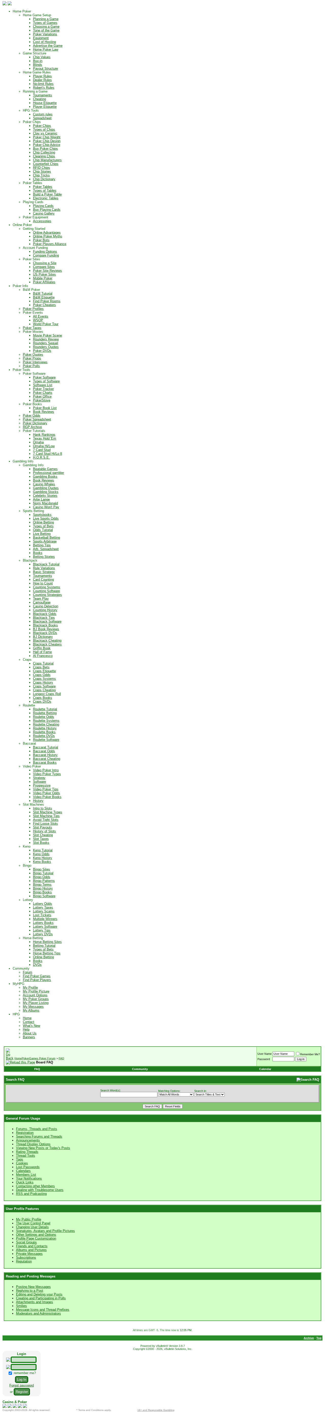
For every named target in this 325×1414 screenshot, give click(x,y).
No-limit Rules (43, 84)
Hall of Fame (42, 652)
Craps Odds (42, 675)
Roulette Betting (45, 713)
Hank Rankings (44, 435)
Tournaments (42, 95)
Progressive (42, 785)
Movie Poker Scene (47, 335)
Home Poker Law (45, 49)
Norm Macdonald (45, 503)
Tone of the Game (46, 30)
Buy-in (37, 61)
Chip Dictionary (44, 179)
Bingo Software (44, 896)
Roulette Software (46, 740)
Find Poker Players (37, 980)
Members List (26, 1175)
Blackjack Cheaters (47, 644)
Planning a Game (45, 19)
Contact (28, 1022)
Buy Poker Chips (45, 149)
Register (22, 1392)
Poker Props (32, 358)
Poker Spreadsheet (37, 419)
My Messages (33, 1007)
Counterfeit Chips (45, 164)
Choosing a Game (46, 26)
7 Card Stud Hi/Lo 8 (47, 454)
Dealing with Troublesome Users (39, 1190)
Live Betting (42, 534)
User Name (264, 1053)
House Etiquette (45, 103)
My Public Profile (28, 1219)
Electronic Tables (45, 198)
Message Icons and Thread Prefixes (42, 1310)
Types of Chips (44, 129)
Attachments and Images (34, 1302)
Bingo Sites (41, 869)
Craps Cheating (44, 690)
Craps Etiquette (44, 671)
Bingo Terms (42, 884)
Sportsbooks (42, 515)
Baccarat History (45, 755)
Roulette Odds (43, 717)
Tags (19, 1159)
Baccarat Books (45, 762)
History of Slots (44, 831)
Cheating (39, 99)
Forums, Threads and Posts (36, 1129)
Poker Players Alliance (49, 244)
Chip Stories (42, 171)
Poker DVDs (42, 351)
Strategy (39, 778)
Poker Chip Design (46, 141)
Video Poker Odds (46, 793)
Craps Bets (41, 667)
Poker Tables (42, 187)
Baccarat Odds (44, 751)
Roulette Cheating (46, 724)
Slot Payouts (42, 827)
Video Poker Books (47, 797)
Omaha (38, 442)
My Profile (30, 987)
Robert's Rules (43, 87)
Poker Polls (31, 366)
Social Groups (26, 1242)
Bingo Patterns (44, 881)
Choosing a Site (44, 263)
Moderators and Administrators (38, 1313)
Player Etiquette (45, 107)
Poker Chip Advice (46, 145)
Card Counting (43, 579)
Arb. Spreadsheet (46, 549)
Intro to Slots (42, 808)
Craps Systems (44, 679)
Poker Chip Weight (46, 137)
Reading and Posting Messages (30, 1276)
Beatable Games (45, 469)
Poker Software (44, 377)
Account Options (35, 995)
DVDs (37, 965)
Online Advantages (47, 232)
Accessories (42, 221)
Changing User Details (32, 1227)
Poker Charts (42, 393)
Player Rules (42, 76)
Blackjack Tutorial (46, 564)
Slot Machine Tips (46, 816)
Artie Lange (41, 499)
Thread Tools (25, 1155)
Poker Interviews (35, 362)
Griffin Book (42, 648)
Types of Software (46, 381)
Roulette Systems (46, 721)
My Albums (31, 1010)
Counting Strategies (47, 595)
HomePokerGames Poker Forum (34, 1058)
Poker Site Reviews (47, 271)
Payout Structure (45, 68)
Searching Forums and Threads (39, 1136)
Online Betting (43, 522)
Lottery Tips (42, 930)
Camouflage (42, 602)
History (38, 801)
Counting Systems (46, 587)
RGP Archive (32, 427)
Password (263, 1059)
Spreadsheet (42, 118)
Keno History (42, 858)
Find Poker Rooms (46, 301)
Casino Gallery (44, 213)
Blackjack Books (45, 625)
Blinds (37, 65)
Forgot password (21, 1385)
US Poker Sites (44, 274)
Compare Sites (44, 267)
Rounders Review (46, 339)
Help (26, 1029)
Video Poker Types (47, 774)
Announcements (28, 1140)
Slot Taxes (41, 839)
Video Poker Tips (45, 789)
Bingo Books (42, 892)
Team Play (41, 598)
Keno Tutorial (43, 850)
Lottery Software (45, 926)
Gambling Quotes (46, 488)
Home (27, 1018)
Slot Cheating (43, 835)
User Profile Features (22, 1209)
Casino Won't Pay (46, 507)
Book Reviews (43, 412)
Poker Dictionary (35, 423)
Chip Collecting (44, 152)
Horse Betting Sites (47, 942)
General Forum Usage (23, 1118)
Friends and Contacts (31, 1246)
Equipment (41, 38)
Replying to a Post (29, 1290)
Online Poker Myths (47, 236)
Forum (27, 972)
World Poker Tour (45, 324)
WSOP (38, 320)
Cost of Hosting (44, 42)
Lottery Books (43, 923)
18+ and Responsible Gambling (155, 1410)
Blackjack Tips (44, 618)
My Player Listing (35, 1003)
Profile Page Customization (36, 1238)
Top (318, 1338)
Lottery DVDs (43, 934)
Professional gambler (48, 473)
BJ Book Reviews (46, 629)
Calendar (265, 1069)
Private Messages (29, 1254)
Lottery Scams (44, 911)
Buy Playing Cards (46, 210)
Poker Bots (41, 240)
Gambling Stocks (45, 492)
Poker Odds (31, 415)
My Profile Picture (36, 991)
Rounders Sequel (45, 343)
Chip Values (42, 57)
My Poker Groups (36, 999)
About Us (30, 1033)
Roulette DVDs (44, 736)
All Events (40, 316)
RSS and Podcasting (31, 1194)
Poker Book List (45, 408)
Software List (42, 385)
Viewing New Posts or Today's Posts (43, 1148)
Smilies (21, 1306)
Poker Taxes (32, 328)
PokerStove (41, 400)
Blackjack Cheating (47, 640)
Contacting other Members (35, 1186)
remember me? (24, 1373)
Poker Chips (42, 126)
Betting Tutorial (44, 945)
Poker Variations (45, 34)
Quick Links (25, 1182)
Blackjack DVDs (45, 633)
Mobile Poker (42, 278)
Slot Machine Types (47, 812)
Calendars (23, 1171)
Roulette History (45, 728)
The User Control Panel (33, 1223)
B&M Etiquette (44, 297)
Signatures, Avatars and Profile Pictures (45, 1231)
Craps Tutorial (43, 663)
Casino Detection (45, 606)
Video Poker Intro (46, 770)
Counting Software (46, 591)
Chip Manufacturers (47, 160)
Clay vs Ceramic (45, 133)
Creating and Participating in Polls (41, 1298)
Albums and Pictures (31, 1250)
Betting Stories (44, 557)
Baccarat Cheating (46, 759)
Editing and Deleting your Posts (39, 1294)
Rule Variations (44, 568)
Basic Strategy (44, 572)
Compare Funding (46, 255)
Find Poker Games (37, 976)
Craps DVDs (42, 701)
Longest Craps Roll (47, 694)
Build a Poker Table (47, 194)
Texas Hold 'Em (44, 438)
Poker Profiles (33, 309)
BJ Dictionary (43, 637)
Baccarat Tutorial (45, 747)
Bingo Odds (41, 877)
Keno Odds (41, 854)
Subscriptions (26, 1257)
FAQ (61, 1058)
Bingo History (43, 888)
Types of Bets (43, 526)
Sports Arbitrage (45, 541)
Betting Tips (42, 545)
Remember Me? (310, 1054)
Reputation (24, 1261)
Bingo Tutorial (43, 873)
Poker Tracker (43, 389)
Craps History (43, 682)
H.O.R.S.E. (41, 457)
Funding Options (45, 251)
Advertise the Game (47, 46)
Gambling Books (45, 476)
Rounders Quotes (46, 347)
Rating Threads (27, 1152)
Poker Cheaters (44, 305)
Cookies (22, 1163)
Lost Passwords (28, 1167)
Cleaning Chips (44, 156)
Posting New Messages (33, 1287)
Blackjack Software (47, 621)
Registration (25, 1133)
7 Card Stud (42, 450)
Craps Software (44, 686)
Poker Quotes (33, 354)
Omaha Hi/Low (44, 446)
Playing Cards (43, 206)
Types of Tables (44, 190)
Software (39, 782)
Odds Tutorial (43, 530)
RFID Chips (41, 168)
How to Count (43, 583)
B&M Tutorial (42, 293)
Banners (29, 1037)
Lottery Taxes (43, 907)
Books (37, 553)
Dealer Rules (42, 80)
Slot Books (41, 843)
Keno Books (42, 862)
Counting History (45, 610)
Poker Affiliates (44, 282)
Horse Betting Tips (46, 953)
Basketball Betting (46, 537)
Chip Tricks (41, 175)
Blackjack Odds (44, 614)
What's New (31, 1026)
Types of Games (45, 23)
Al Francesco (43, 656)
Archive (309, 1338)
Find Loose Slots (45, 823)
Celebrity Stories (45, 496)
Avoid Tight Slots (45, 820)
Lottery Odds (42, 904)
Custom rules (43, 114)
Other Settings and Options (36, 1235)
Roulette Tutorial (45, 709)
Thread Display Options (33, 1144)
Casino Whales (44, 484)
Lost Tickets (42, 915)
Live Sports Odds (46, 518)
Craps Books (42, 698)
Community (140, 1069)
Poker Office (42, 396)
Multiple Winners (45, 919)
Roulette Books (44, 732)
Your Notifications (29, 1178)
